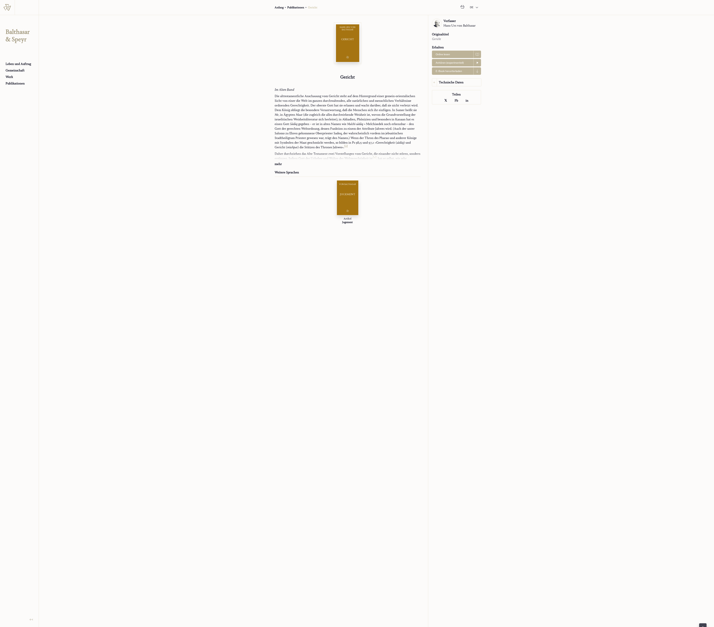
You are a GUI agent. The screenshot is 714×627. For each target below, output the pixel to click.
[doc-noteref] (346, 147)
